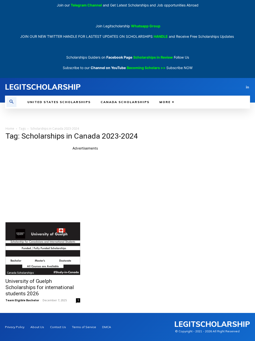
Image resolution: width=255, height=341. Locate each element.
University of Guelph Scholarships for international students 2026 (39, 287)
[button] (11, 102)
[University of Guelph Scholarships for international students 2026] (42, 248)
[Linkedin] (247, 86)
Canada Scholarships (20, 272)
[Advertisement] (85, 185)
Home (9, 128)
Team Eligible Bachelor (22, 300)
